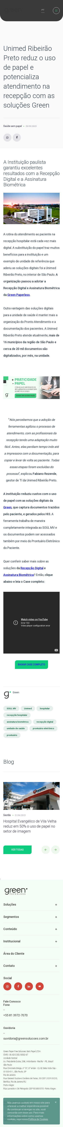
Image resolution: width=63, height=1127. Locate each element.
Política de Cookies (38, 1119)
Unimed (28, 708)
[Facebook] (17, 138)
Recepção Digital (31, 568)
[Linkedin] (29, 986)
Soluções (9, 904)
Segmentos (11, 917)
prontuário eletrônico (43, 728)
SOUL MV (11, 708)
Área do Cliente (13, 953)
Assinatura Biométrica (18, 575)
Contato (9, 965)
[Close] (55, 1102)
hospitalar (45, 708)
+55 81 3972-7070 (15, 1015)
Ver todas (17, 849)
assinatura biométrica (17, 722)
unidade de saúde (16, 728)
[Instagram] (7, 138)
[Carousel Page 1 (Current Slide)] (1, 773)
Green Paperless (18, 295)
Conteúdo (10, 929)
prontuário (12, 735)
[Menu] (56, 10)
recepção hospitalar (17, 715)
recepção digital (44, 722)
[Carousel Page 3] (5, 773)
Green (7, 507)
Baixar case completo (31, 664)
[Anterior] (45, 849)
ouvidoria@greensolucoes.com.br (25, 1038)
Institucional (11, 941)
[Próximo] (55, 849)
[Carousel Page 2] (3, 773)
